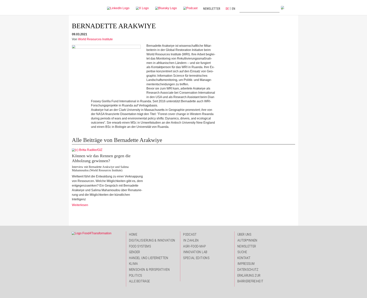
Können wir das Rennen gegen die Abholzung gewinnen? (101, 158)
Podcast (190, 234)
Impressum (246, 264)
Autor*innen (247, 240)
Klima (133, 264)
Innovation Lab (195, 252)
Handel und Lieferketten (148, 258)
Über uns (244, 234)
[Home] (79, 7)
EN (233, 8)
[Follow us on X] (142, 8)
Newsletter (211, 8)
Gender (134, 252)
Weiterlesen (80, 205)
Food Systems (140, 246)
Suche (242, 252)
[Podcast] (190, 8)
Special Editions (196, 258)
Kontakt (244, 258)
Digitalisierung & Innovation (152, 240)
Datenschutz (248, 269)
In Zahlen (191, 240)
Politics (135, 275)
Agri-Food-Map (194, 246)
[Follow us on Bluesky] (166, 8)
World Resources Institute (95, 39)
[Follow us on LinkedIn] (118, 8)
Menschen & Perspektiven (149, 269)
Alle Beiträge (139, 281)
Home (133, 234)
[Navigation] (291, 8)
